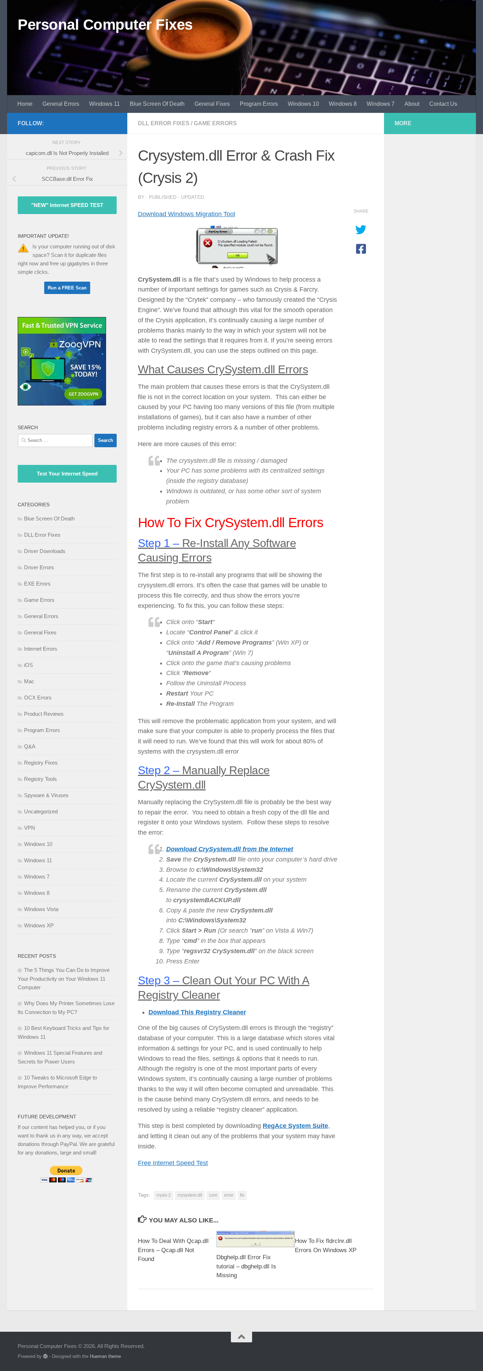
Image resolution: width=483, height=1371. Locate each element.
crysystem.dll (190, 1195)
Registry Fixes (41, 763)
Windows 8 (343, 104)
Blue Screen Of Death (157, 104)
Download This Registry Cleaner (197, 1012)
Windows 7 (381, 104)
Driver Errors (39, 567)
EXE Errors (37, 584)
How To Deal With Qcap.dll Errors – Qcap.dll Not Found (173, 1250)
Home (25, 104)
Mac (29, 681)
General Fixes (212, 104)
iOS (28, 665)
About (412, 104)
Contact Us (443, 104)
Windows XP (39, 925)
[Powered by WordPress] (45, 1356)
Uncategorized (41, 811)
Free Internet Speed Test (173, 1162)
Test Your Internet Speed (67, 474)
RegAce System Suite (295, 1125)
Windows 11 (104, 104)
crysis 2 (163, 1195)
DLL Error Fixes (164, 123)
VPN (29, 828)
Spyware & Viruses (46, 795)
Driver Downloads (44, 551)
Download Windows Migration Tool (186, 214)
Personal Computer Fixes (105, 24)
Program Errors (259, 104)
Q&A (29, 746)
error (228, 1195)
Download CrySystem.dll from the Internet (229, 849)
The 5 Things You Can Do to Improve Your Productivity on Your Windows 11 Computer (64, 978)
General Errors (60, 104)
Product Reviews (44, 714)
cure (213, 1195)
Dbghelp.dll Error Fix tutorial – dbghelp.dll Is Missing (246, 1266)
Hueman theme (105, 1356)
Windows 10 (303, 104)
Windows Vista (41, 909)
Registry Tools (40, 779)
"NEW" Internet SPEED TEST (67, 205)
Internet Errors (40, 649)
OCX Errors (38, 698)
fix (242, 1195)
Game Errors (215, 123)
